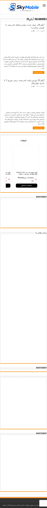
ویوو (32, 31)
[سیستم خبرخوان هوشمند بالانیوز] (23, 339)
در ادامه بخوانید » (38, 72)
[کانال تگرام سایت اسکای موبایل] (23, 425)
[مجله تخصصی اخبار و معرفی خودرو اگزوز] (23, 321)
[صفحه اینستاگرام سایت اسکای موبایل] (23, 418)
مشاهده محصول (26, 185)
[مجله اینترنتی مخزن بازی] (23, 242)
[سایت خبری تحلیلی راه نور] (23, 288)
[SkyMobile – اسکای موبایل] (23, 6)
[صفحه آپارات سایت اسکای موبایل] (23, 387)
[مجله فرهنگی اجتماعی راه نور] (23, 274)
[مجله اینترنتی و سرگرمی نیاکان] (23, 259)
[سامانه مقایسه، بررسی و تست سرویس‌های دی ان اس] (23, 354)
